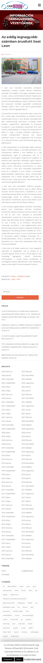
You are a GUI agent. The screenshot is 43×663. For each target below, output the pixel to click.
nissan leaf (14, 619)
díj (36, 590)
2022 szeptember (8, 383)
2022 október (27, 379)
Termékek (21, 276)
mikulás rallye (18, 611)
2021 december (28, 398)
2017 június (26, 497)
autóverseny (7, 590)
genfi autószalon (9, 603)
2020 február (27, 440)
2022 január (6, 398)
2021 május (6, 413)
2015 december (28, 532)
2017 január (6, 509)
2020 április (26, 436)
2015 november (8, 535)
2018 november (8, 467)
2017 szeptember (8, 493)
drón (30, 590)
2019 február (27, 459)
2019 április (26, 455)
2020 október (27, 425)
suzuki (23, 628)
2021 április (26, 413)
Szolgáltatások (27, 571)
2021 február (27, 417)
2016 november (8, 512)
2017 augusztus (28, 493)
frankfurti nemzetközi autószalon (14, 599)
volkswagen (34, 632)
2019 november (8, 448)
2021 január (6, 421)
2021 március (7, 417)
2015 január (6, 554)
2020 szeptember (8, 429)
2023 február (27, 371)
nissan (5, 619)
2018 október (27, 467)
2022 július (6, 387)
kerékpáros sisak (9, 607)
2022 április (26, 390)
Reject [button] (18, 659)
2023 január (6, 375)
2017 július (6, 497)
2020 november (8, 425)
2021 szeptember (8, 406)
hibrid (30, 603)
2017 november (8, 490)
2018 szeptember (8, 470)
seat (18, 279)
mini (27, 611)
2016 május (6, 524)
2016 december (28, 509)
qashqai (28, 619)
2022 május (6, 390)
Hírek (13, 276)
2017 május (6, 501)
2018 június (26, 474)
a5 (4, 586)
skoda (30, 624)
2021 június (26, 410)
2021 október (27, 402)
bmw (16, 590)
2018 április (26, 478)
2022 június (26, 387)
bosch (23, 590)
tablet (31, 628)
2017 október (27, 490)
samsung (6, 624)
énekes (5, 636)
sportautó (6, 628)
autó (34, 586)
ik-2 (36, 603)
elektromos (14, 595)
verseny (24, 632)
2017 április (26, 501)
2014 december (28, 554)
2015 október (27, 535)
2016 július (6, 520)
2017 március (7, 505)
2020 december (28, 421)
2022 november (8, 379)
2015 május (6, 547)
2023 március (7, 371)
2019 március (7, 459)
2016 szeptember (8, 516)
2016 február (27, 528)
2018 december (28, 463)
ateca (22, 586)
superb (15, 628)
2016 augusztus (28, 516)
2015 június (26, 543)
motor (17, 615)
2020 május (6, 436)
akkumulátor (12, 586)
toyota (16, 632)
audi (28, 586)
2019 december (28, 444)
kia (19, 607)
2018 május (6, 478)
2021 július (6, 410)
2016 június (26, 520)
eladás (5, 595)
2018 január (6, 486)
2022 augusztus (28, 383)
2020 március (7, 440)
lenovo (25, 607)
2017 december (28, 486)
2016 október (27, 512)
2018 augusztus (28, 470)
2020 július (6, 432)
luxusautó (6, 611)
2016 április (26, 524)
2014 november (8, 558)
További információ (32, 659)
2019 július (6, 455)
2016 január (6, 532)
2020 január (6, 444)
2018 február (27, 482)
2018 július (6, 474)
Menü (39, 5)
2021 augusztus (28, 406)
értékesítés (15, 636)
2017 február (27, 505)
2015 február (27, 551)
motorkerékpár (27, 615)
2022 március (7, 394)
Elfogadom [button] (8, 659)
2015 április (26, 547)
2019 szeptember (8, 452)
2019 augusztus (28, 452)
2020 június (26, 432)
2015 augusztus (28, 539)
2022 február (27, 394)
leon (13, 279)
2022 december (28, 375)
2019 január (6, 463)
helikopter (21, 603)
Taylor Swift (7, 632)
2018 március (7, 482)
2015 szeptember (8, 539)
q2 (22, 619)
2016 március (7, 528)
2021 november (8, 402)
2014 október (27, 558)
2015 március (7, 551)
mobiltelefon (7, 615)
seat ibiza (21, 624)
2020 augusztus (28, 429)
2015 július (6, 543)
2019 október (27, 448)
